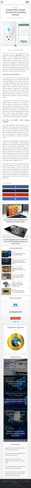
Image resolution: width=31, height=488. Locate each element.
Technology (24, 259)
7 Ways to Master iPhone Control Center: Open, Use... (18, 277)
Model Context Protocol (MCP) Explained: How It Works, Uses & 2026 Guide (15, 460)
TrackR (4, 78)
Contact (20, 485)
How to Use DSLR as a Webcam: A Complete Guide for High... (17, 285)
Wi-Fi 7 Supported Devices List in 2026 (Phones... (18, 254)
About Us (15, 485)
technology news (7, 183)
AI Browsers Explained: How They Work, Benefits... (15, 417)
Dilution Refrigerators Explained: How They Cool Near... (18, 270)
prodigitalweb (20, 18)
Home (10, 485)
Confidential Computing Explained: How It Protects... (15, 383)
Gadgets (15, 7)
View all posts (15, 318)
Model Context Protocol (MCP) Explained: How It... (15, 400)
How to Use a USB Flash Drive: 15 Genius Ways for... (18, 291)
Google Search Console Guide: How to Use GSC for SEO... (15, 367)
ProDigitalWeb (19, 481)
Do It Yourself (15, 274)
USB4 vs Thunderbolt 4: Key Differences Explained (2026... (18, 262)
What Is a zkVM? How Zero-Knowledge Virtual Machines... (15, 433)
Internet (18, 259)
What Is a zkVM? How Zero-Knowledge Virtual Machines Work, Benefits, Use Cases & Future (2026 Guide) (15, 473)
